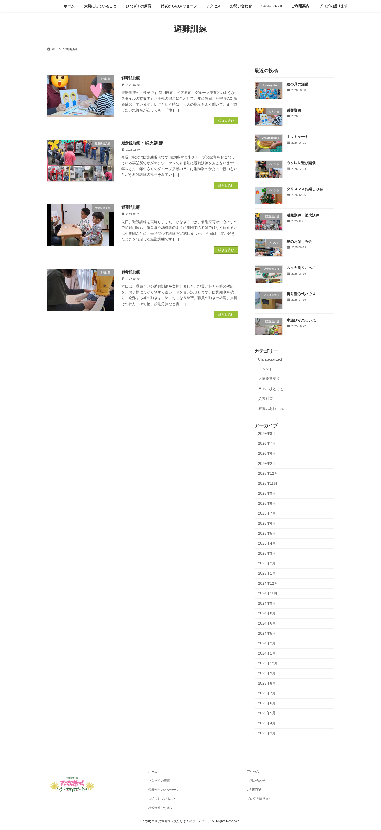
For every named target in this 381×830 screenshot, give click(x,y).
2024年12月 (268, 583)
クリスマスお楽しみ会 (305, 189)
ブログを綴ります (259, 798)
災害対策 (265, 398)
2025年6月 (267, 523)
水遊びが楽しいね (301, 320)
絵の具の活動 (297, 84)
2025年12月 (268, 473)
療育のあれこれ (271, 409)
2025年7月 (267, 513)
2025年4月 (267, 543)
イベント (265, 368)
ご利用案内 (254, 789)
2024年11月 (267, 593)
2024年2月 (267, 643)
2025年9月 (267, 493)
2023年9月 (267, 673)
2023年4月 (267, 723)
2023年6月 (267, 703)
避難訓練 (130, 78)
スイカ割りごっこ (301, 268)
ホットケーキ (297, 136)
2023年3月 (267, 733)
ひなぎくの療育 (159, 780)
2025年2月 (267, 563)
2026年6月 (267, 453)
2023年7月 (267, 693)
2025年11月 (267, 483)
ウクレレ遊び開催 (301, 162)
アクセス (253, 771)
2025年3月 (267, 553)
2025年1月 (267, 573)
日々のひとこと (271, 388)
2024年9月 (267, 603)
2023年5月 (267, 713)
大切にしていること (162, 798)
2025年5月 (267, 533)
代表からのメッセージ (163, 789)
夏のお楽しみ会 (299, 241)
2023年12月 (268, 663)
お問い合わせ (256, 780)
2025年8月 (267, 503)
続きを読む (226, 121)
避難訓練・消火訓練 (142, 142)
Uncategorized (270, 359)
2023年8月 (267, 683)
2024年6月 (267, 623)
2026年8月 (267, 433)
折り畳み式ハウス (301, 294)
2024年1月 (267, 653)
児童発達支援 (269, 379)
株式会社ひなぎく (160, 807)
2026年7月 (267, 443)
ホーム (153, 771)
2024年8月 (267, 613)
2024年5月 (267, 633)
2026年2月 (267, 463)
